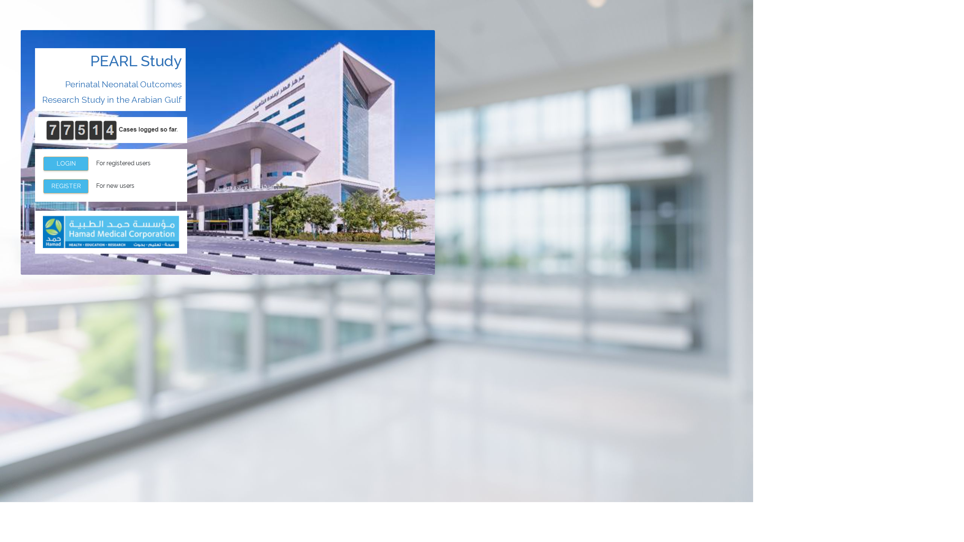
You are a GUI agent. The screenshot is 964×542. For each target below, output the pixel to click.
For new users (93, 186)
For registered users (103, 163)
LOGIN (66, 163)
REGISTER (66, 186)
